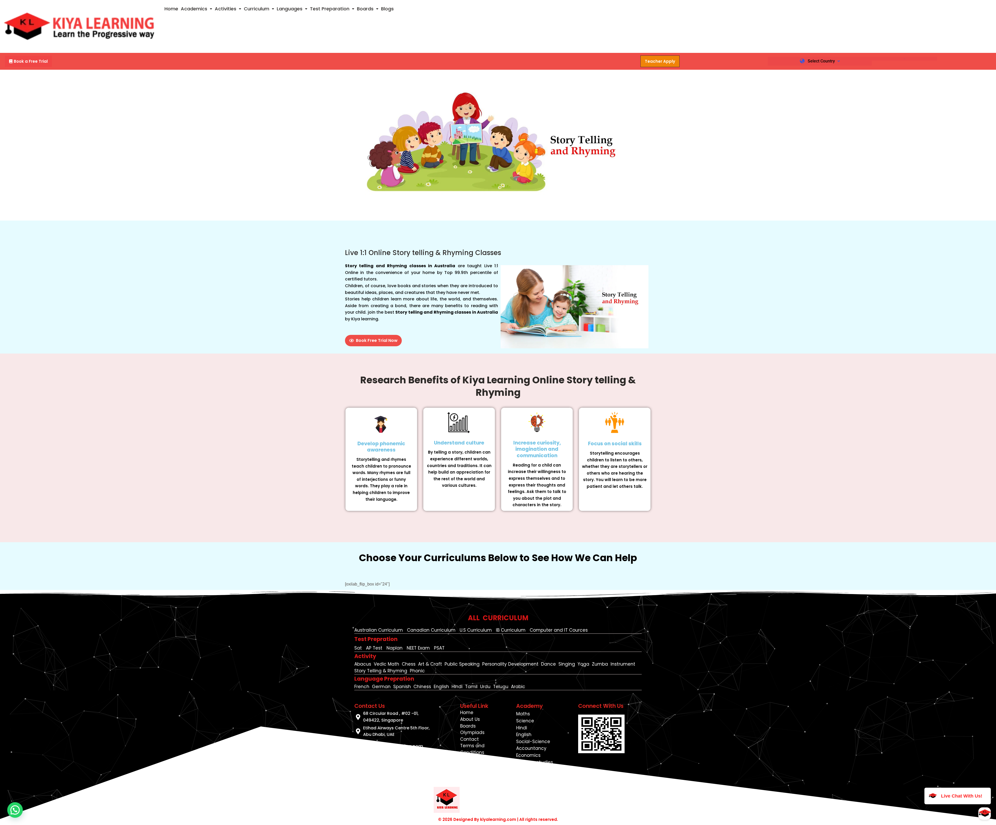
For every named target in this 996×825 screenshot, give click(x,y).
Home (171, 8)
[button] (196, 9)
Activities (225, 8)
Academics (194, 8)
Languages (289, 8)
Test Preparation (329, 8)
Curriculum (256, 8)
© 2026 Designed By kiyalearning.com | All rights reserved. (498, 819)
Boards (365, 8)
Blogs (387, 8)
